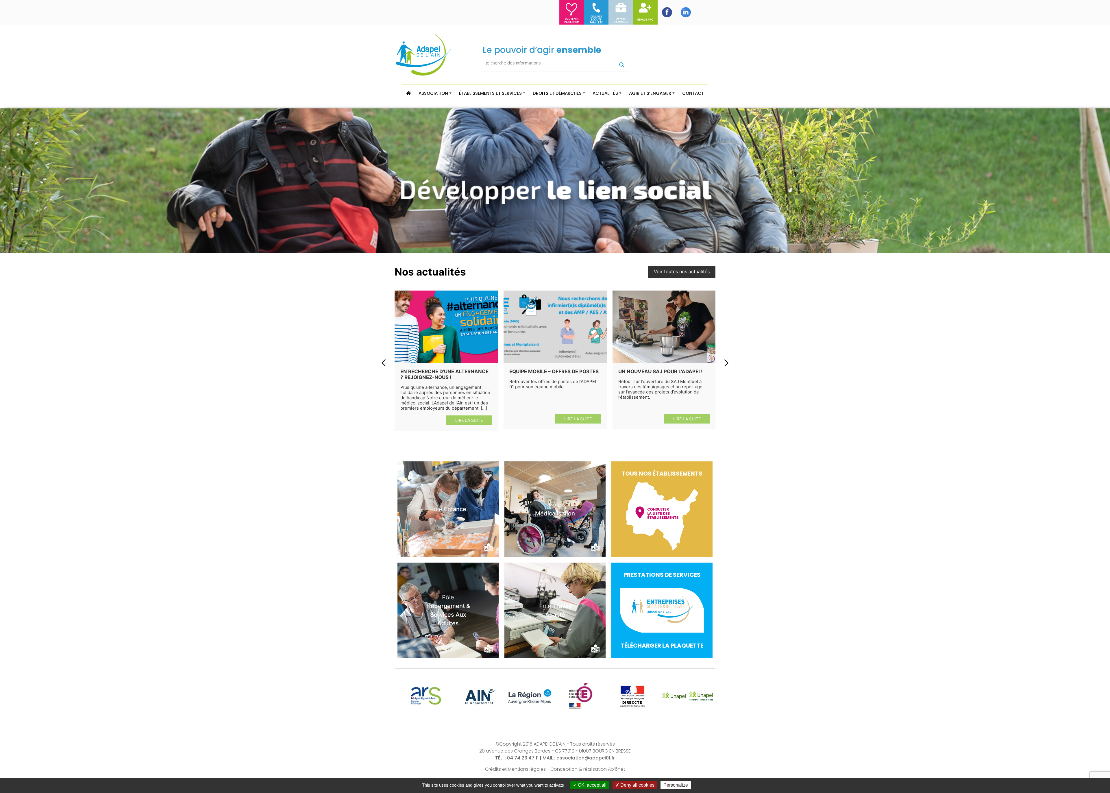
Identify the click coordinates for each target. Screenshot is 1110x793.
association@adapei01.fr (585, 758)
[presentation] (383, 363)
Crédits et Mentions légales (515, 769)
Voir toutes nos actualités (682, 271)
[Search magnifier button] (622, 65)
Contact (693, 93)
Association (433, 93)
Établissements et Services (490, 93)
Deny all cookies (636, 785)
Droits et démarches (557, 93)
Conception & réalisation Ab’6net (587, 769)
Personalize (675, 785)
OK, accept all (591, 785)
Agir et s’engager (650, 93)
